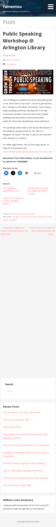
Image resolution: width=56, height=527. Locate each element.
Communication (29, 214)
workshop (13, 220)
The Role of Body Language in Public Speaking (24, 463)
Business (18, 214)
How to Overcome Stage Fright (17, 485)
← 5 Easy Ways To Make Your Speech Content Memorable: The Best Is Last (14, 231)
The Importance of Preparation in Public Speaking (25, 478)
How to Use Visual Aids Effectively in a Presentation (26, 445)
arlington (16, 217)
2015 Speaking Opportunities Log (11, 189)
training (49, 217)
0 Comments (11, 64)
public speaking (39, 217)
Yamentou (12, 6)
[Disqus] (28, 272)
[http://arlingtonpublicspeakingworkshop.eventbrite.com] (28, 93)
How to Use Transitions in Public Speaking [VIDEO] (13, 201)
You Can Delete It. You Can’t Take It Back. (21, 412)
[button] (51, 5)
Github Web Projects (12, 427)
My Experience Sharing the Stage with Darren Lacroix (38, 191)
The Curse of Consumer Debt (16, 419)
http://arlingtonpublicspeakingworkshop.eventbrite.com (28, 151)
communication (26, 217)
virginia (5, 220)
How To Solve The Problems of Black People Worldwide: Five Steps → (42, 231)
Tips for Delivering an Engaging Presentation (23, 470)
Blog (12, 214)
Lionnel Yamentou (12, 60)
